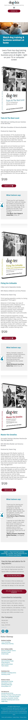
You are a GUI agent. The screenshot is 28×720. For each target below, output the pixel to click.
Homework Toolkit (6, 652)
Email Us (3, 627)
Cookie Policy (16, 717)
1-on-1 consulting (5, 642)
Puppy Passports (5, 662)
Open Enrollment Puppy (7, 661)
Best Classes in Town (6, 683)
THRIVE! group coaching (7, 643)
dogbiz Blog (4, 701)
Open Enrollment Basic (7, 664)
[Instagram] (6, 631)
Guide (11, 695)
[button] (14, 7)
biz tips (7, 693)
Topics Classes (5, 665)
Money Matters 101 (6, 686)
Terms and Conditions (6, 717)
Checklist (10, 696)
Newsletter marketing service (8, 672)
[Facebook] (2, 631)
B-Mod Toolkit (4, 654)
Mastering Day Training (7, 681)
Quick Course (10, 699)
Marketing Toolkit (5, 674)
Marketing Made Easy (6, 684)
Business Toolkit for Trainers (8, 650)
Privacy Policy (23, 717)
